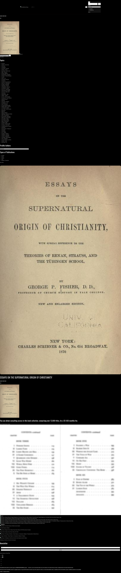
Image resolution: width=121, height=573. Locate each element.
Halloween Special (4, 99)
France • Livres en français (6, 96)
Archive (1, 553)
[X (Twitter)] (1, 20)
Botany (3, 158)
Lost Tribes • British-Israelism (6, 109)
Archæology (3, 67)
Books (3, 156)
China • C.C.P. (4, 78)
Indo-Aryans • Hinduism (5, 101)
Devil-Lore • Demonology (5, 83)
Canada (3, 77)
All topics (3, 63)
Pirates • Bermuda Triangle (6, 123)
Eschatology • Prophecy (5, 88)
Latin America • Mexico (5, 107)
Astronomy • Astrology (5, 68)
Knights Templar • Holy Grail (6, 106)
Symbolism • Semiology (5, 134)
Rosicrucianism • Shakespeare (6, 128)
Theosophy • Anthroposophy (6, 137)
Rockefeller (3, 127)
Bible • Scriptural (4, 72)
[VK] (2, 20)
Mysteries (3, 111)
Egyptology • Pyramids (5, 85)
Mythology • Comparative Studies (7, 114)
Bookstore (4, 553)
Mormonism (3, 110)
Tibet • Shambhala (5, 138)
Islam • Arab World (5, 104)
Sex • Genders (4, 132)
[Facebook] (0, 20)
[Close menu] (89, 2)
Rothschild (3, 130)
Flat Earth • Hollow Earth (5, 91)
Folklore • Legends (5, 95)
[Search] (99, 4)
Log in (89, 12)
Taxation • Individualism (5, 136)
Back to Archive (7, 424)
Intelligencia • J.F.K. (5, 102)
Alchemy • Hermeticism (5, 64)
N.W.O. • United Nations (5, 115)
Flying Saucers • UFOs (5, 94)
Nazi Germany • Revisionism (6, 116)
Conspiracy (3, 80)
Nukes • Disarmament (5, 121)
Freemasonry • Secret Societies (7, 98)
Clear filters (2, 57)
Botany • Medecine (5, 73)
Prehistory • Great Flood (5, 125)
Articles (3, 155)
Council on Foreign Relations (6, 82)
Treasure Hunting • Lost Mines (6, 139)
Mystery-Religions (4, 112)
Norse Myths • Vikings (5, 118)
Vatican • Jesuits (4, 141)
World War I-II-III (4, 142)
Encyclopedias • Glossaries (6, 87)
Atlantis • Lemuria (4, 69)
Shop (60, 517)
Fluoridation (4, 93)
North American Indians (5, 120)
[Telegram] (3, 20)
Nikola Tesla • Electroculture (6, 117)
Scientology (3, 131)
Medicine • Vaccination (5, 160)
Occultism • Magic (4, 122)
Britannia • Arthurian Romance (6, 75)
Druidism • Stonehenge (5, 84)
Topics (89, 5)
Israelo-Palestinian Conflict (6, 105)
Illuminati (3, 100)
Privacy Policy (8, 553)
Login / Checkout (2, 424)
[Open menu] (86, 7)
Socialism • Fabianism (5, 133)
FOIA (2, 159)
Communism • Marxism (5, 79)
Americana (3, 66)
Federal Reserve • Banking (6, 90)
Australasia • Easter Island (6, 71)
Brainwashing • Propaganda (6, 74)
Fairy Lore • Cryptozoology (6, 89)
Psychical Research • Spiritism (6, 126)
